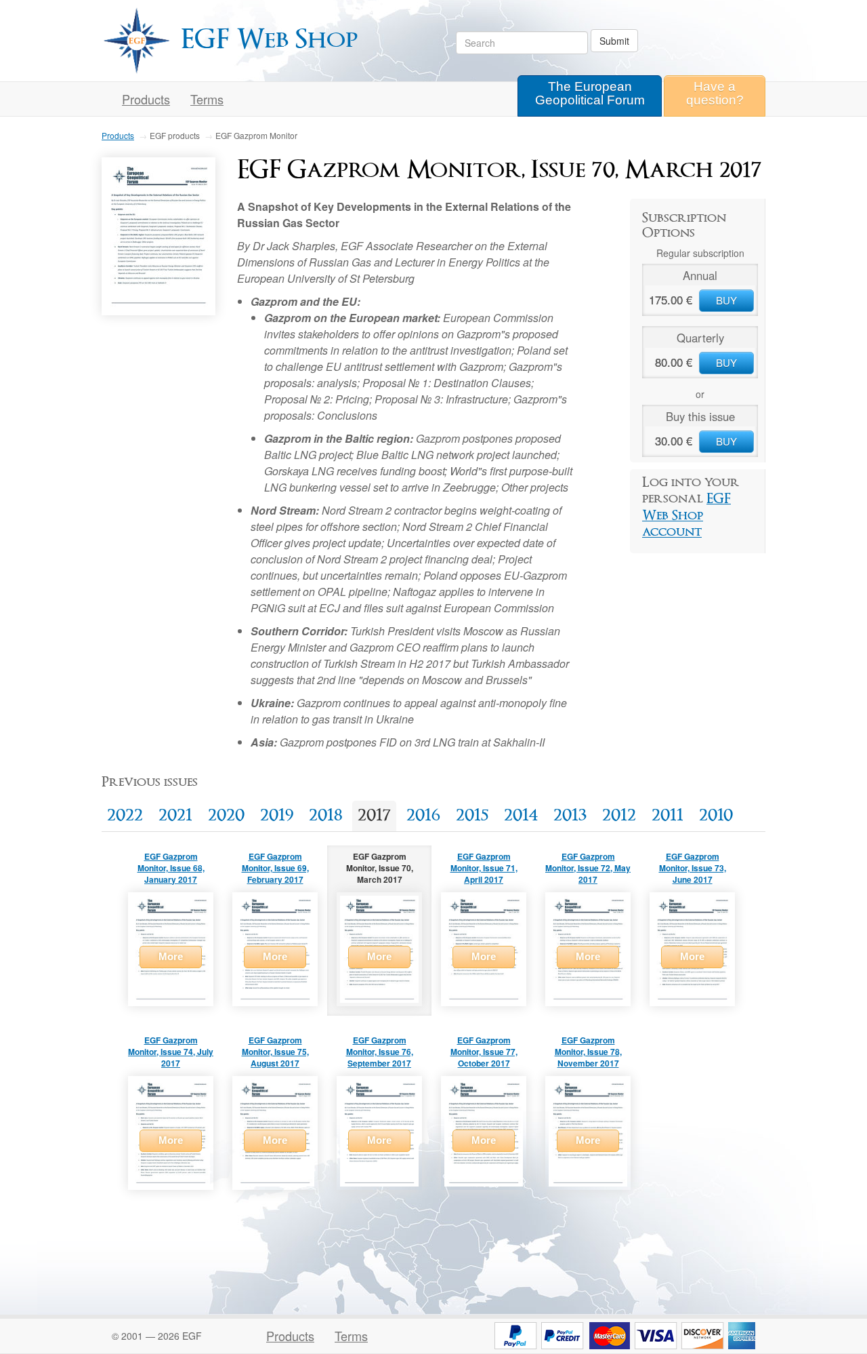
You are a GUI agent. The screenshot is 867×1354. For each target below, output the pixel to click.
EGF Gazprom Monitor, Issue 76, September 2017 (379, 1051)
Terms (351, 1336)
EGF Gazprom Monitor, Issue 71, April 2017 (483, 867)
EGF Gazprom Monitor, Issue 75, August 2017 (275, 1051)
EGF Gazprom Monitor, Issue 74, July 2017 (170, 1051)
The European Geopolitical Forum (590, 93)
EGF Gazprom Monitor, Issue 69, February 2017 (275, 867)
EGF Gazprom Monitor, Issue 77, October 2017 (483, 1051)
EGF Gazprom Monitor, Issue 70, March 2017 (379, 867)
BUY (726, 300)
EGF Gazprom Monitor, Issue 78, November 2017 (588, 1051)
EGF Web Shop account (686, 515)
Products (146, 99)
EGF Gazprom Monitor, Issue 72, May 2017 (588, 867)
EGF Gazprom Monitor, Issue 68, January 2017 (171, 867)
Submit (614, 40)
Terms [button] (207, 99)
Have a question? (715, 93)
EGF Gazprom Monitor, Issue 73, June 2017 (692, 867)
